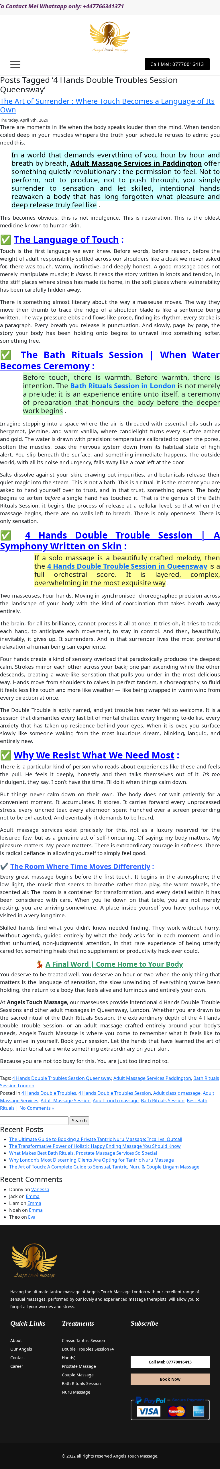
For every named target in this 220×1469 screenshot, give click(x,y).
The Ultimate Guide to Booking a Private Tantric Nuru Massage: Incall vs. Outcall (95, 1139)
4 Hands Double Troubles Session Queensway (61, 1078)
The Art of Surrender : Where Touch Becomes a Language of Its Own (107, 105)
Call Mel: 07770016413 (177, 64)
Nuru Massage (76, 1392)
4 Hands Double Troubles (48, 1093)
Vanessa (40, 1189)
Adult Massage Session (66, 1100)
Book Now (170, 1379)
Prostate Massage (79, 1366)
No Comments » (36, 1108)
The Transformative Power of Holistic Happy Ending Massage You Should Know (95, 1146)
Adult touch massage (116, 1100)
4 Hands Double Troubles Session (114, 1093)
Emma (33, 1196)
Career (16, 1366)
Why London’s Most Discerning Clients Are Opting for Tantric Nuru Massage (91, 1160)
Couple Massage (78, 1375)
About (16, 1340)
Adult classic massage (177, 1093)
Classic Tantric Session (83, 1340)
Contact (17, 1357)
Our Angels (21, 1349)
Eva (32, 1217)
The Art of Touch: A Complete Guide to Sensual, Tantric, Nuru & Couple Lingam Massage (104, 1167)
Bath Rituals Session (162, 1100)
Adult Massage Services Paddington (152, 1078)
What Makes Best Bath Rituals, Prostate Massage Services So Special (83, 1153)
